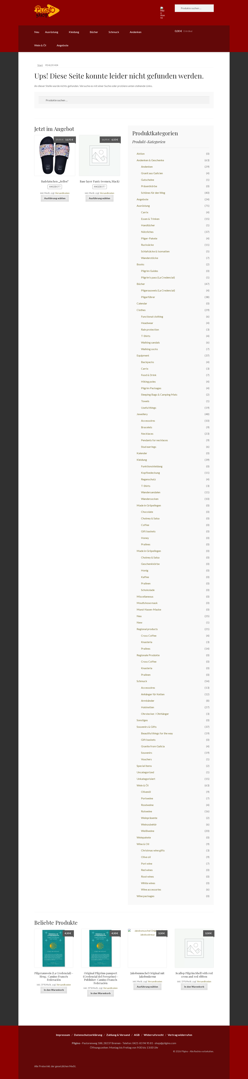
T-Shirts (145, 335)
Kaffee (145, 576)
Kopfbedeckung (150, 472)
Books (140, 264)
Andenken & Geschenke (150, 160)
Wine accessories (151, 889)
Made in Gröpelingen (149, 505)
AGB (137, 1034)
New (139, 622)
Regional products (147, 629)
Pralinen (145, 583)
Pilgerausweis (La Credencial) (158, 290)
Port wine (146, 863)
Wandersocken (149, 498)
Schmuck (114, 32)
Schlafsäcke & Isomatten (155, 251)
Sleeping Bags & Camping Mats (159, 394)
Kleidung (74, 32)
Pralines (145, 544)
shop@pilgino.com (165, 1043)
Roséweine (147, 804)
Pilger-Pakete (149, 238)
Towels (145, 401)
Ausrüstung (51, 32)
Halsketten (147, 707)
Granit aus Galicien (152, 173)
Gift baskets (148, 531)
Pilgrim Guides (149, 270)
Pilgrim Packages (151, 388)
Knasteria (146, 642)
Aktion (141, 153)
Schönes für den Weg (153, 192)
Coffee (145, 524)
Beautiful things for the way (157, 733)
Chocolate (147, 511)
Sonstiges (142, 720)
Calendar (142, 303)
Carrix (144, 212)
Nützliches (147, 231)
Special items (144, 765)
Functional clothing (152, 316)
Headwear (147, 322)
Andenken (135, 32)
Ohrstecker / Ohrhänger (155, 713)
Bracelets (146, 427)
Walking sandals (150, 342)
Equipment (143, 355)
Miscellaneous (145, 596)
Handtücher (148, 225)
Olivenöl (146, 791)
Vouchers (146, 759)
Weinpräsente (149, 817)
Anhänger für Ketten (152, 694)
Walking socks (149, 349)
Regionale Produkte (148, 655)
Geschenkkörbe (150, 563)
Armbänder (147, 700)
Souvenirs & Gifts (147, 726)
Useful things (148, 407)
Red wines (147, 869)
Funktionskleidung (151, 466)
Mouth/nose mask (147, 602)
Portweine (147, 798)
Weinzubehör (149, 824)
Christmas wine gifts (153, 850)
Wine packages (145, 896)
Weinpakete (144, 837)
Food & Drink (148, 375)
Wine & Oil (143, 844)
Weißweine (147, 830)
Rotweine (146, 811)
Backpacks (147, 362)
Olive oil (146, 856)
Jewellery (142, 414)
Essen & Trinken (150, 218)
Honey (145, 537)
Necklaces (147, 433)
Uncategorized (145, 772)
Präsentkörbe (149, 186)
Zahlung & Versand (118, 1034)
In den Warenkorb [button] (54, 989)
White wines (148, 883)
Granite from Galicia (153, 746)
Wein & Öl (40, 45)
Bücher (94, 32)
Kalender (142, 453)
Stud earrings (148, 446)
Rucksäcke (147, 244)
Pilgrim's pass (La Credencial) (158, 277)
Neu (36, 32)
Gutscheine (147, 179)
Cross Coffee (148, 635)
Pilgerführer (148, 297)
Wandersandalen (150, 492)
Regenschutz (148, 479)
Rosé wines (147, 876)
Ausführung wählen (54, 198)
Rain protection (150, 329)
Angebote (62, 45)
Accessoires (148, 420)
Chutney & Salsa (150, 518)
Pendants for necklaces (154, 440)
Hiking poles (148, 381)
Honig (144, 570)
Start (40, 65)
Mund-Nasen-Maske (149, 609)
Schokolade (148, 589)
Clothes (141, 309)
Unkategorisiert (146, 778)
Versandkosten (62, 193)
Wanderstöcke (149, 257)
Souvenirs (146, 752)
